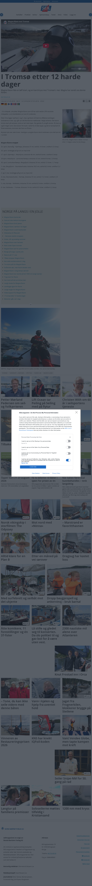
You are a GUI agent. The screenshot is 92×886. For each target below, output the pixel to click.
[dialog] (46, 443)
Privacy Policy (56, 473)
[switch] (68, 441)
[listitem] (46, 437)
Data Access (46, 473)
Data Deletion (36, 473)
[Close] (77, 413)
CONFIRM (33, 467)
